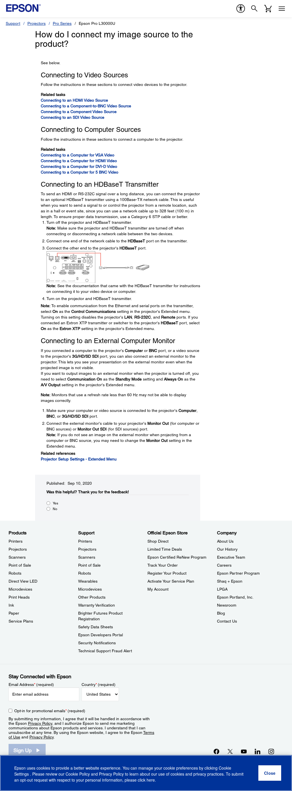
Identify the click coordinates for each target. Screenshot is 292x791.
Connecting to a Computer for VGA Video (77, 155)
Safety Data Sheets (95, 627)
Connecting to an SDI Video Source (72, 117)
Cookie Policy (78, 774)
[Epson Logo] (23, 8)
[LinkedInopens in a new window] (257, 751)
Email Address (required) (31, 684)
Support (13, 23)
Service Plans (21, 621)
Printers (16, 541)
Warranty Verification (96, 605)
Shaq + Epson (229, 581)
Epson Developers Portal (100, 635)
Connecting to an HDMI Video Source (74, 100)
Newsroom (226, 605)
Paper (14, 613)
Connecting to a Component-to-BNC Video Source (86, 106)
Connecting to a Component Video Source (79, 111)
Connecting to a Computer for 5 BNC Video (79, 172)
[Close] (269, 773)
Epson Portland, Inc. (235, 597)
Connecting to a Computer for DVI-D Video (79, 166)
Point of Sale (20, 565)
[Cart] (268, 8)
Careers (224, 565)
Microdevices (20, 589)
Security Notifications (97, 643)
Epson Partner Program (238, 573)
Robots (15, 573)
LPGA (222, 589)
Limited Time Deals (164, 549)
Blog (221, 613)
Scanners (17, 557)
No (55, 509)
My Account (158, 589)
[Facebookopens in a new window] (216, 751)
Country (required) (98, 684)
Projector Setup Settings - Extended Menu (79, 459)
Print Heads (19, 597)
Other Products (92, 597)
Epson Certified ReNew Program (176, 557)
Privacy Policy (40, 723)
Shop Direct (158, 541)
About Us (225, 541)
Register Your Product (166, 573)
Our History (227, 549)
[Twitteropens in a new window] (230, 751)
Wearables (88, 581)
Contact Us (227, 621)
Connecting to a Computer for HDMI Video (79, 160)
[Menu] (281, 8)
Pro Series (62, 23)
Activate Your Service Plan (170, 581)
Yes (55, 503)
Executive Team (231, 557)
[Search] (254, 8)
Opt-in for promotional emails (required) (49, 711)
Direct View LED (23, 581)
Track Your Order (162, 565)
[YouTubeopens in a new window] (244, 751)
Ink (11, 605)
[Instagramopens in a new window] (271, 751)
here (151, 780)
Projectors (36, 23)
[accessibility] (240, 8)
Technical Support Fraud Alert (105, 651)
